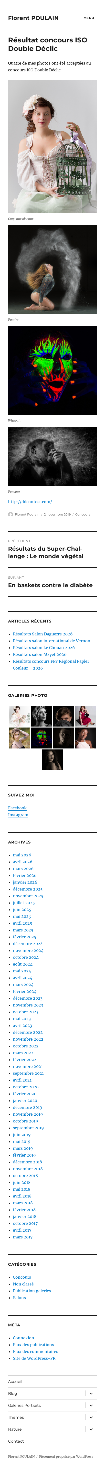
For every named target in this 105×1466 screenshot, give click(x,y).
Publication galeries (32, 1290)
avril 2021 (22, 1080)
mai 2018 (21, 1189)
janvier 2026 (25, 882)
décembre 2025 (28, 889)
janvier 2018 (24, 1216)
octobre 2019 (25, 1121)
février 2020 (24, 1093)
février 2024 (24, 991)
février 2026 (25, 875)
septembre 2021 (28, 1073)
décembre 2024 (28, 943)
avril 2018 (22, 1196)
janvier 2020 (25, 1100)
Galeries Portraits (24, 1405)
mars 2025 (23, 930)
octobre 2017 (25, 1223)
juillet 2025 (24, 902)
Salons (19, 1297)
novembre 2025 (28, 895)
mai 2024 (22, 970)
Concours (82, 514)
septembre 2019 (28, 1127)
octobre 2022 (26, 1046)
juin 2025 (22, 909)
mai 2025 (22, 916)
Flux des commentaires (35, 1351)
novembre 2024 (28, 950)
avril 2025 (22, 923)
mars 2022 (23, 1052)
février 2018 (24, 1209)
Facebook (17, 807)
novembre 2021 (28, 1066)
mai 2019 (22, 1141)
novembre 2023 (28, 1005)
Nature (15, 1429)
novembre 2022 (28, 1039)
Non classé (23, 1284)
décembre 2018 (27, 1161)
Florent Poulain (27, 514)
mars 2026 (23, 868)
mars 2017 (22, 1237)
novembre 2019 (28, 1114)
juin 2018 (22, 1182)
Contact (16, 1441)
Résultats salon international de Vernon (51, 640)
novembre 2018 (28, 1168)
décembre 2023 (27, 998)
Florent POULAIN (33, 18)
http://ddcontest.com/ (30, 501)
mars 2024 (23, 984)
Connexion (23, 1337)
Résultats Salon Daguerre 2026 (43, 634)
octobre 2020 (26, 1086)
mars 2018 (23, 1202)
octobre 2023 (25, 1011)
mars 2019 (23, 1148)
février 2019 (24, 1155)
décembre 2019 (27, 1107)
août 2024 (22, 964)
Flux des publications (33, 1344)
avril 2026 (22, 861)
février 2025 (24, 936)
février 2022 (24, 1059)
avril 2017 (22, 1230)
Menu (89, 18)
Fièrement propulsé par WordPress (66, 1457)
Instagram (18, 814)
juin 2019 (22, 1134)
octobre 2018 (25, 1175)
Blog (12, 1393)
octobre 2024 (26, 957)
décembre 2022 (28, 1032)
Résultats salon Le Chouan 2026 (44, 647)
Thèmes (16, 1417)
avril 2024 (22, 977)
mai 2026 (22, 855)
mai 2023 (22, 1018)
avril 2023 (22, 1025)
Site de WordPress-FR (34, 1358)
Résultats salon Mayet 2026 (40, 654)
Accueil (15, 1381)
